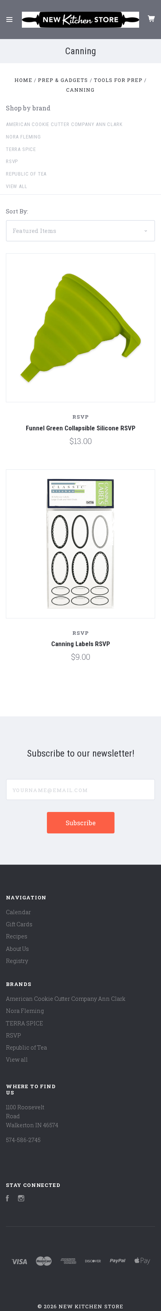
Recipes (16, 936)
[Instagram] (21, 1199)
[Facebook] (7, 1199)
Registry (17, 961)
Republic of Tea (26, 174)
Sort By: (17, 211)
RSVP (12, 161)
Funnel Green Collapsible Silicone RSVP (81, 428)
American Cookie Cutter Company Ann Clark (64, 124)
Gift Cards (19, 924)
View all (16, 186)
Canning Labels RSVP (80, 644)
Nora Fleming (23, 137)
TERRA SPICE (21, 149)
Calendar (18, 912)
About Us (17, 948)
